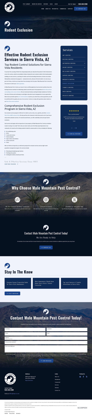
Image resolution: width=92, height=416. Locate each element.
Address (7, 337)
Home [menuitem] (42, 8)
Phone (6, 333)
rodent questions (20, 83)
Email (48, 333)
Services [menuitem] (70, 8)
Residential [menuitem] (55, 8)
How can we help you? (10, 346)
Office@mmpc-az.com (14, 393)
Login (56, 4)
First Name (7, 328)
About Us (57, 376)
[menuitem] (74, 55)
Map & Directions (29, 380)
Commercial (57, 382)
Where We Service (37, 4)
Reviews (46, 4)
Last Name (49, 328)
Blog (51, 4)
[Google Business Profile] (80, 376)
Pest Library (26, 4)
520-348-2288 (82, 4)
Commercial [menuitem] (63, 8)
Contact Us (57, 390)
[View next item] (75, 128)
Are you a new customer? (10, 342)
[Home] (10, 7)
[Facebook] (83, 376)
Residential (57, 379)
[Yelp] (86, 376)
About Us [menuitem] (48, 8)
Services (57, 385)
